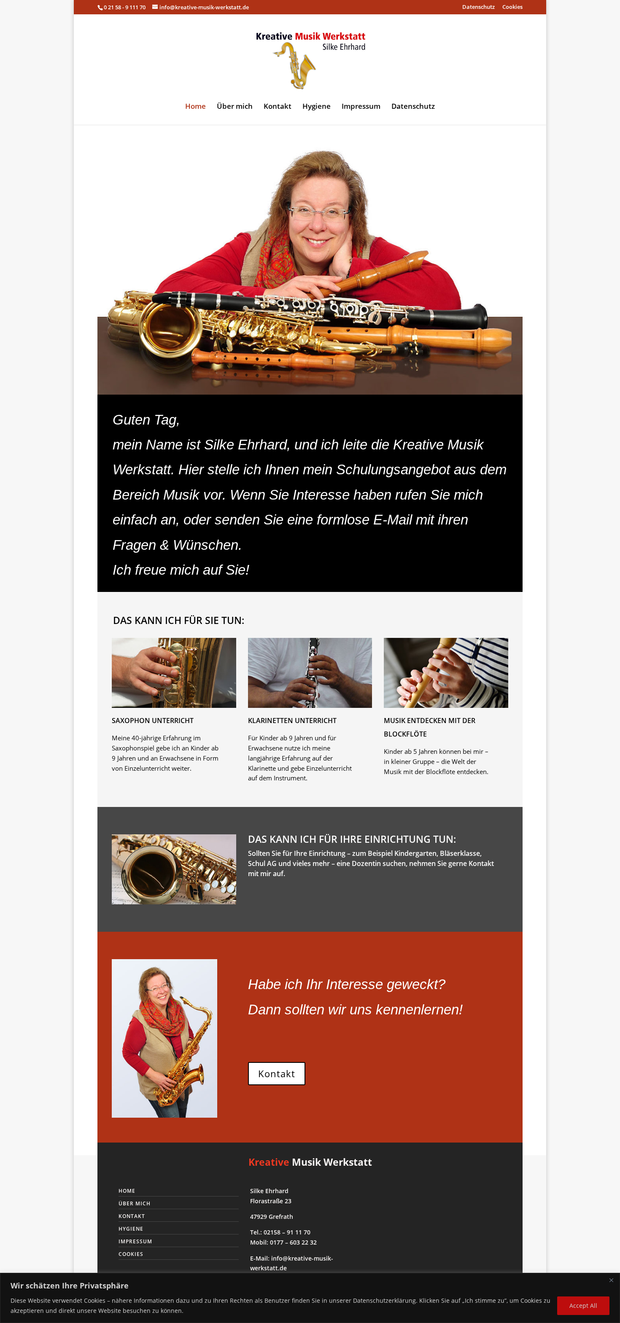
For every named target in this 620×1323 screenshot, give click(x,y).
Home (195, 107)
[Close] (611, 1280)
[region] (310, 1298)
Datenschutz (478, 7)
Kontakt (277, 107)
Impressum (361, 107)
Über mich (235, 107)
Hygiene (316, 107)
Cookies (512, 7)
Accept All (583, 1305)
